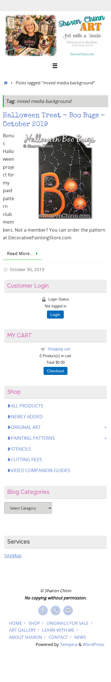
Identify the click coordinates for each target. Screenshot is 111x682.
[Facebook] (43, 610)
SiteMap (13, 555)
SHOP (34, 623)
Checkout (55, 371)
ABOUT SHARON (25, 637)
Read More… (20, 253)
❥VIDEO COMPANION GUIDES (38, 470)
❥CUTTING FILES (24, 459)
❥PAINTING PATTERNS (31, 438)
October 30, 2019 (27, 269)
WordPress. (94, 644)
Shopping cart (59, 349)
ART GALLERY (22, 630)
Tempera (68, 644)
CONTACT (58, 637)
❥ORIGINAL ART (24, 427)
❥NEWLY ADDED (25, 416)
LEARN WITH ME (58, 630)
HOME (15, 623)
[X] (55, 610)
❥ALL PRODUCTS (25, 406)
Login (55, 314)
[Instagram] (68, 610)
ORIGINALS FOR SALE (67, 623)
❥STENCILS (19, 449)
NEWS (80, 637)
